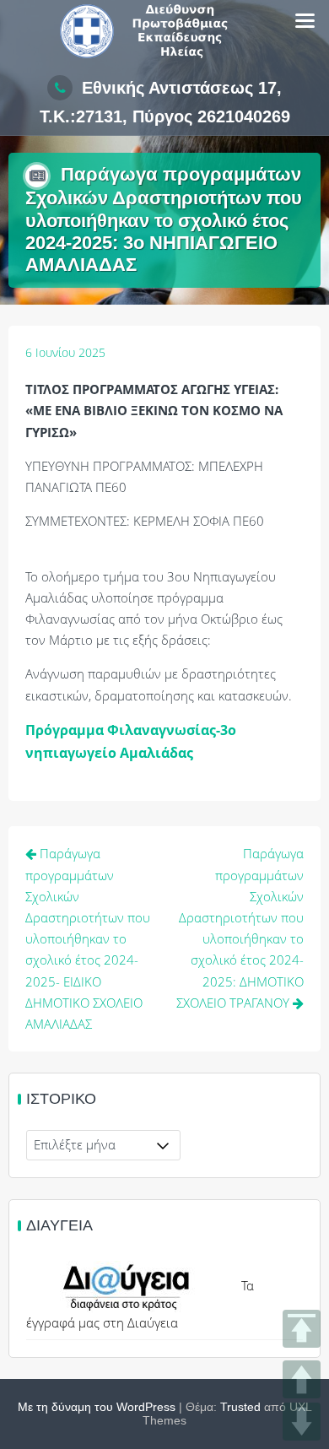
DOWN (302, 1422)
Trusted (240, 1407)
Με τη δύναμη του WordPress (96, 1407)
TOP (302, 1329)
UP (302, 1379)
